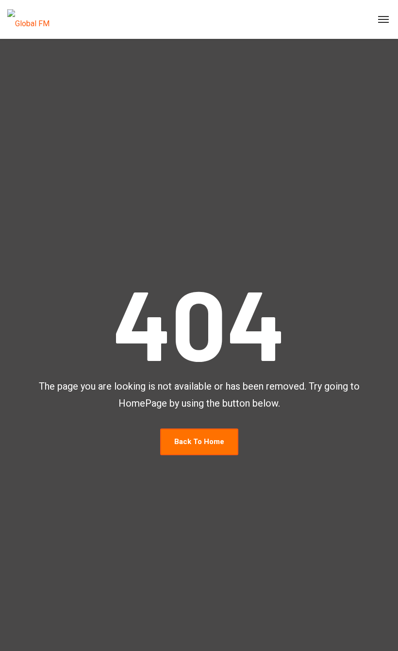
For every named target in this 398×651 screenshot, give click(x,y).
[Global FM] (28, 19)
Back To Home (199, 441)
